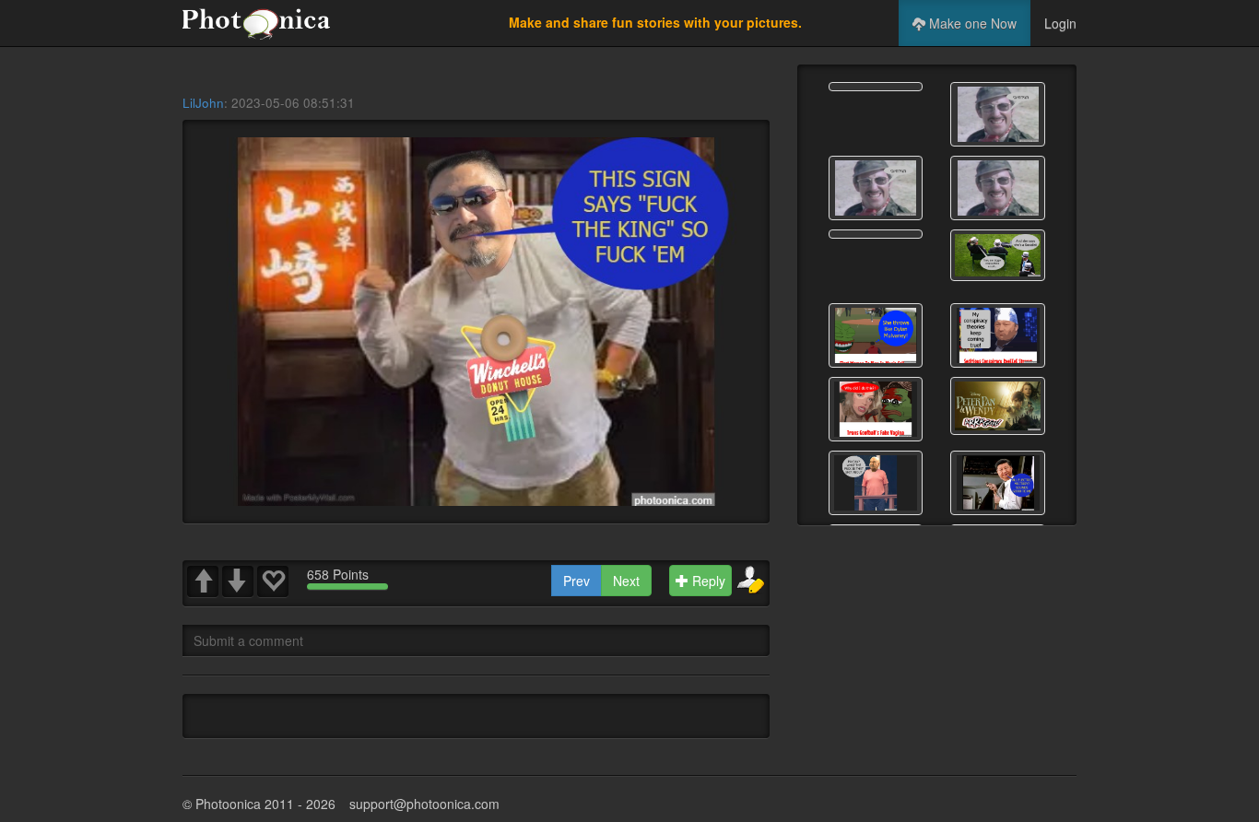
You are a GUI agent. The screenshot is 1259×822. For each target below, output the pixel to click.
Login (1060, 23)
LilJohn (203, 103)
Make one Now (971, 23)
